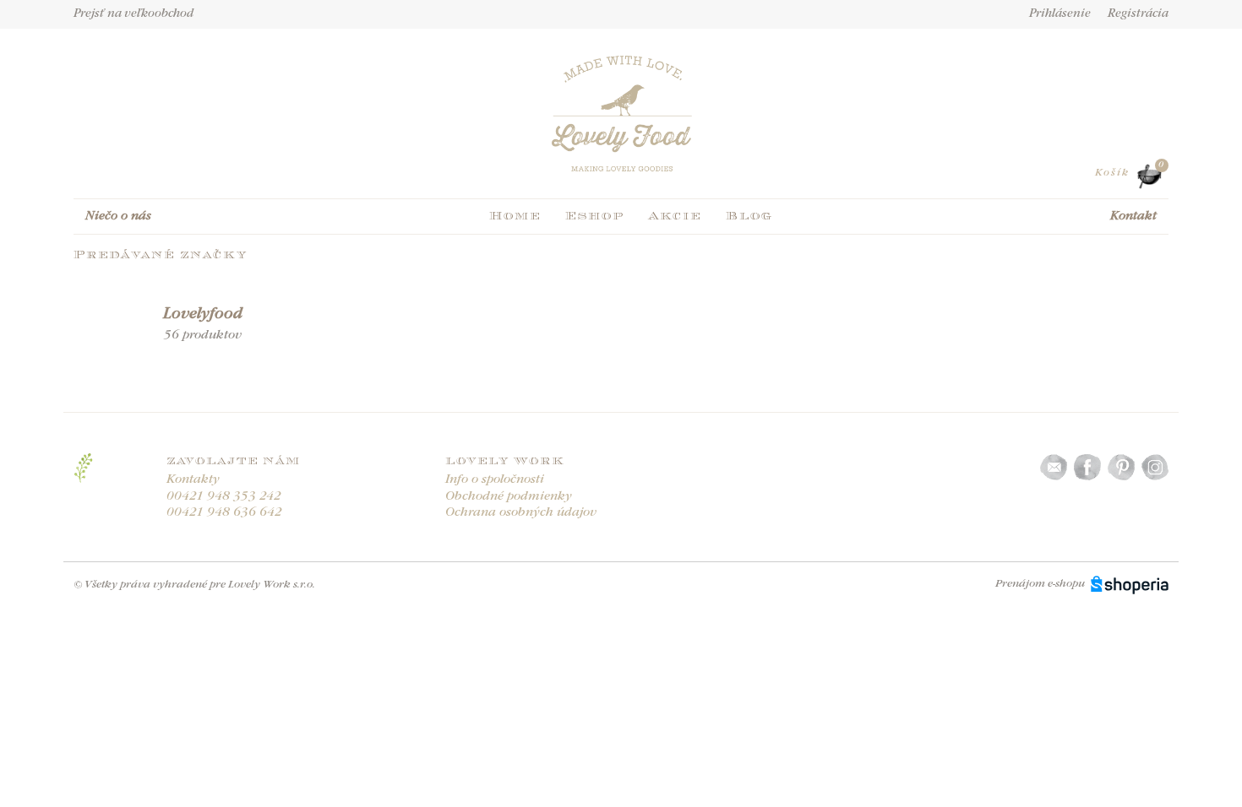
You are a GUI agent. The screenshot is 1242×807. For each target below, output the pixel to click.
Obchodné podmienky (508, 496)
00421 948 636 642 (224, 512)
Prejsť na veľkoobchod (133, 14)
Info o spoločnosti (494, 479)
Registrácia (1138, 14)
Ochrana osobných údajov (520, 512)
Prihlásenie (1060, 14)
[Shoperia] (1129, 583)
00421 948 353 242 (223, 496)
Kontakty (193, 479)
